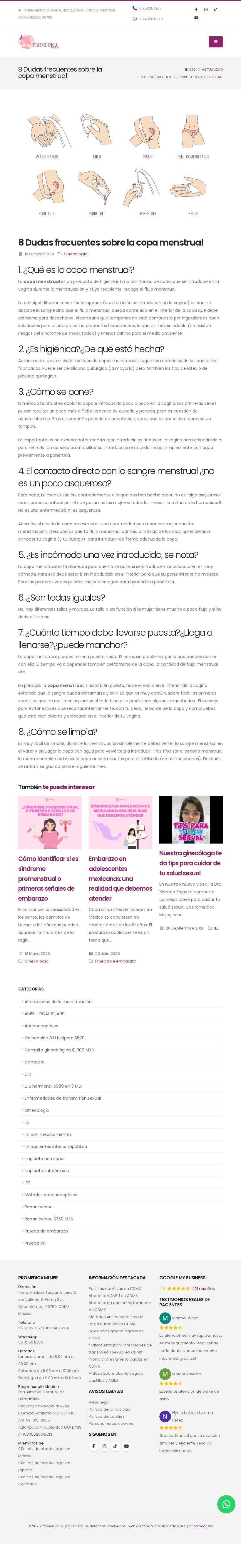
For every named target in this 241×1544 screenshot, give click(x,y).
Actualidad (212, 69)
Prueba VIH (35, 1243)
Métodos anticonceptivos (51, 1195)
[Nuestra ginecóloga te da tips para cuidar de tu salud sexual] (191, 819)
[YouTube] (196, 18)
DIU (28, 1074)
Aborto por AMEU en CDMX (113, 1295)
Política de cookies (107, 1416)
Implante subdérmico (47, 1171)
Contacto (35, 1062)
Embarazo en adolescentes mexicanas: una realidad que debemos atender (120, 878)
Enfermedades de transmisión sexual (63, 1098)
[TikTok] (216, 10)
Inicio (190, 69)
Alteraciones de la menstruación (58, 1002)
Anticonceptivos (41, 1026)
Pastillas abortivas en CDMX (115, 1288)
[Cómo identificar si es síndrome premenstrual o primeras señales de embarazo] (50, 822)
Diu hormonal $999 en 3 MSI (53, 1086)
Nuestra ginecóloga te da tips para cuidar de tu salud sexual (190, 863)
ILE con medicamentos (48, 1134)
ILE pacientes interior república (56, 1146)
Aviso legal (99, 1402)
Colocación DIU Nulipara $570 (55, 1038)
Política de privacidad (109, 1409)
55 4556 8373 (151, 18)
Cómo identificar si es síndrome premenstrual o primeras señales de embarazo (48, 878)
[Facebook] (196, 10)
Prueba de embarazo (46, 1231)
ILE (27, 1122)
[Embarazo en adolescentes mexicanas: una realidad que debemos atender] (120, 822)
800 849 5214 (57, 1328)
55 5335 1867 (150, 8)
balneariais (203, 1526)
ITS (28, 1183)
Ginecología (37, 1110)
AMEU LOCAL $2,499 (45, 1014)
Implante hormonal (44, 1159)
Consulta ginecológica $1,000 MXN (59, 1050)
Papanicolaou (39, 1207)
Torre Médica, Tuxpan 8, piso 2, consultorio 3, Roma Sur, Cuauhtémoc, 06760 (67, 14)
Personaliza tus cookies (111, 1423)
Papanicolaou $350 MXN (49, 1219)
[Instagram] (206, 10)
